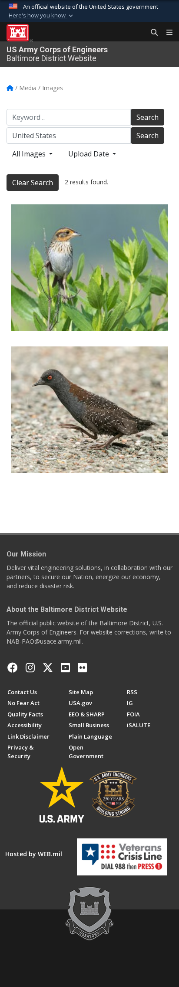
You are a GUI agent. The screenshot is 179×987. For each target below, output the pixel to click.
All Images (29, 154)
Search (147, 117)
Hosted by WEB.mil (33, 854)
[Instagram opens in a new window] (30, 667)
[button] (42, 15)
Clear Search (32, 182)
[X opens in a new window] (48, 667)
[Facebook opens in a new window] (12, 667)
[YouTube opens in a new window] (65, 667)
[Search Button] (151, 33)
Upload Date (89, 154)
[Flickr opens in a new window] (82, 667)
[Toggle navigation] (165, 33)
